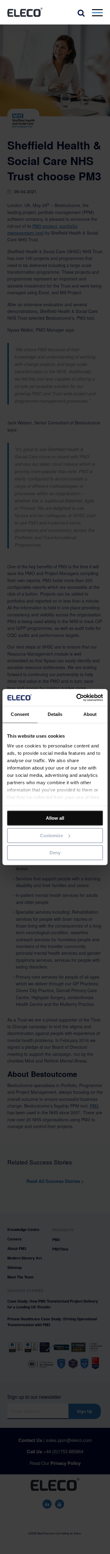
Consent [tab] (20, 714)
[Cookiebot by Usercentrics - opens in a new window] (77, 698)
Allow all (55, 818)
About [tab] (90, 714)
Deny (55, 852)
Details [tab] (55, 714)
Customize (51, 835)
